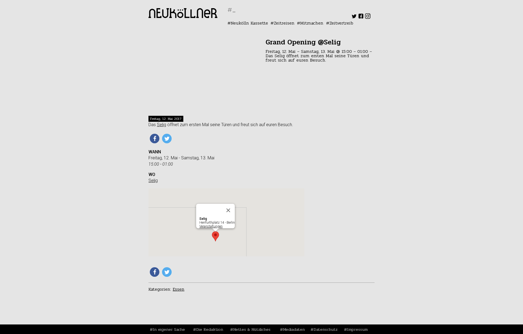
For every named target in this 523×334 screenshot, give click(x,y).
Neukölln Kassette (249, 23)
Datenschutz (325, 329)
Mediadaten (294, 329)
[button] (154, 138)
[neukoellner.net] (182, 16)
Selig (161, 124)
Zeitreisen (284, 23)
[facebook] (361, 17)
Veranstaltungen (211, 226)
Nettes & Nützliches (251, 329)
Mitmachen (311, 23)
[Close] (228, 210)
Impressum (357, 329)
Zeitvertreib (341, 23)
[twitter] (354, 17)
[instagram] (367, 17)
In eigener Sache (169, 329)
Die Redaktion (209, 329)
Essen (178, 289)
